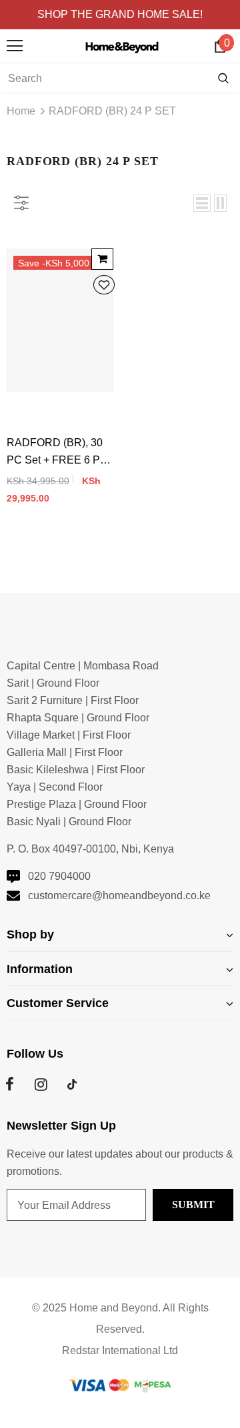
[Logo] (123, 46)
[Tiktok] (72, 1084)
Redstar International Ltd (120, 1350)
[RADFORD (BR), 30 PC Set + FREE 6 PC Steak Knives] (102, 259)
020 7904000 (59, 876)
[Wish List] (104, 285)
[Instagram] (41, 1084)
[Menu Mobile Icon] (15, 46)
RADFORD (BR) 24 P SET (112, 111)
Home (21, 111)
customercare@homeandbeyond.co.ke (119, 895)
